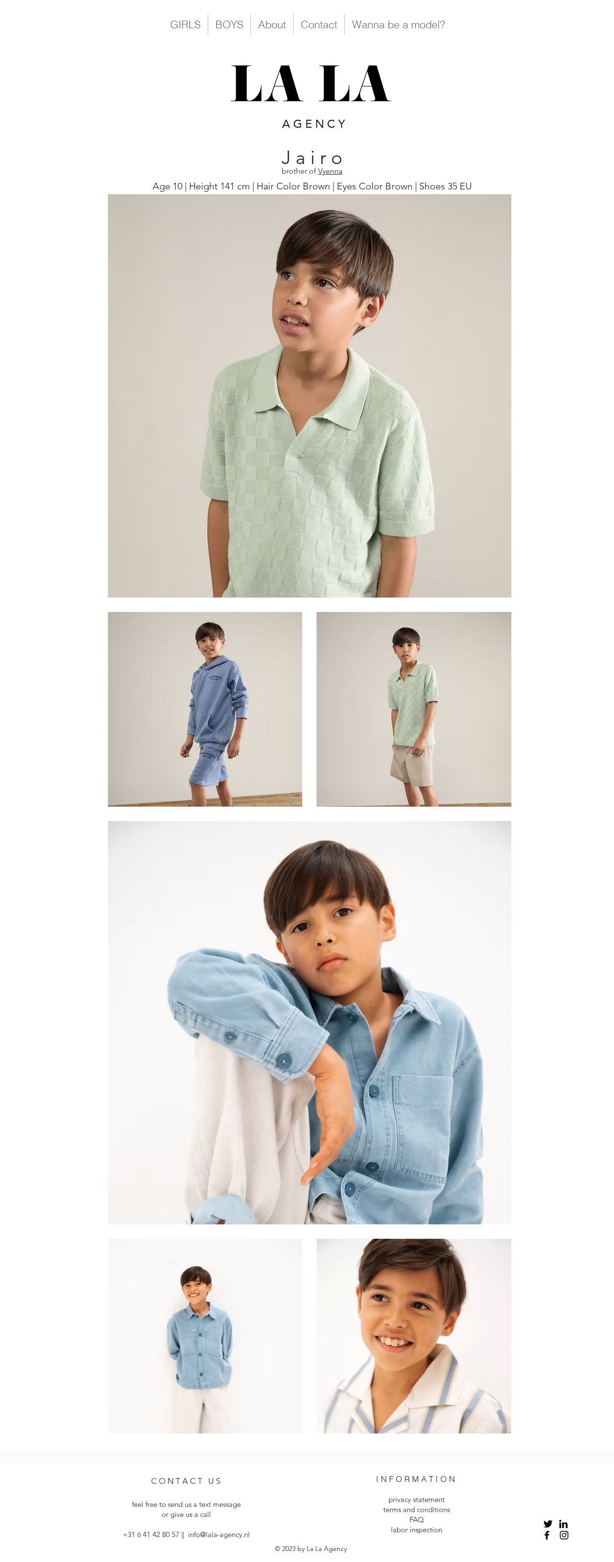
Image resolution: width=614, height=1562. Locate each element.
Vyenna (330, 171)
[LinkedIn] (563, 1524)
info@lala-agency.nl (219, 1534)
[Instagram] (564, 1535)
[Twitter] (548, 1524)
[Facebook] (547, 1535)
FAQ (417, 1519)
